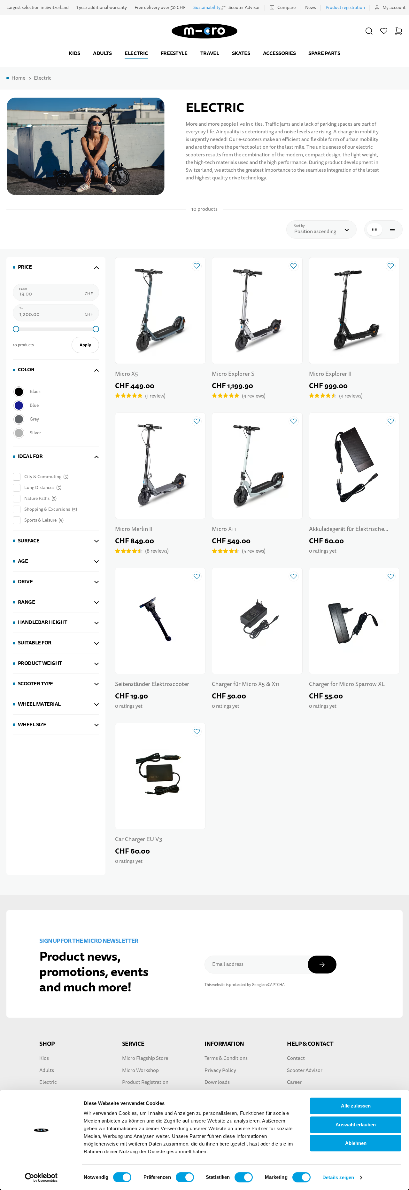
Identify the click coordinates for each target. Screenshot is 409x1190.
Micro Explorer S (233, 374)
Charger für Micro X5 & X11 (246, 684)
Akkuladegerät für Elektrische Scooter (346, 529)
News (310, 7)
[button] (369, 31)
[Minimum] (16, 329)
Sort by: (301, 226)
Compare (286, 7)
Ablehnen (356, 1143)
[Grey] (55, 419)
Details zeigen (338, 1177)
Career (294, 1082)
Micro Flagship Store (145, 1058)
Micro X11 (224, 529)
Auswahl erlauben (356, 1124)
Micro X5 (126, 374)
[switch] (185, 1177)
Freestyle (174, 53)
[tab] (56, 267)
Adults (102, 53)
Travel (209, 53)
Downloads (217, 1082)
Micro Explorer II (330, 374)
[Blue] (55, 405)
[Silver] (55, 433)
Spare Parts (324, 53)
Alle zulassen (356, 1105)
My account (393, 7)
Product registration (345, 7)
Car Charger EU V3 (138, 839)
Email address (227, 964)
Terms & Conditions (226, 1058)
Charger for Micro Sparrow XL (347, 684)
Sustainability (206, 7)
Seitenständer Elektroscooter (152, 684)
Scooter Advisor (244, 7)
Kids (74, 53)
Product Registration (145, 1082)
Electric (136, 53)
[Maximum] (96, 329)
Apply (85, 345)
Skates (241, 53)
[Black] (55, 391)
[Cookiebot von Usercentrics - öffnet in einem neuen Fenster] (41, 1177)
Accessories (279, 53)
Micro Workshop (140, 1070)
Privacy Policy (220, 1070)
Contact (296, 1058)
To (21, 308)
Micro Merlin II (133, 529)
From (23, 289)
